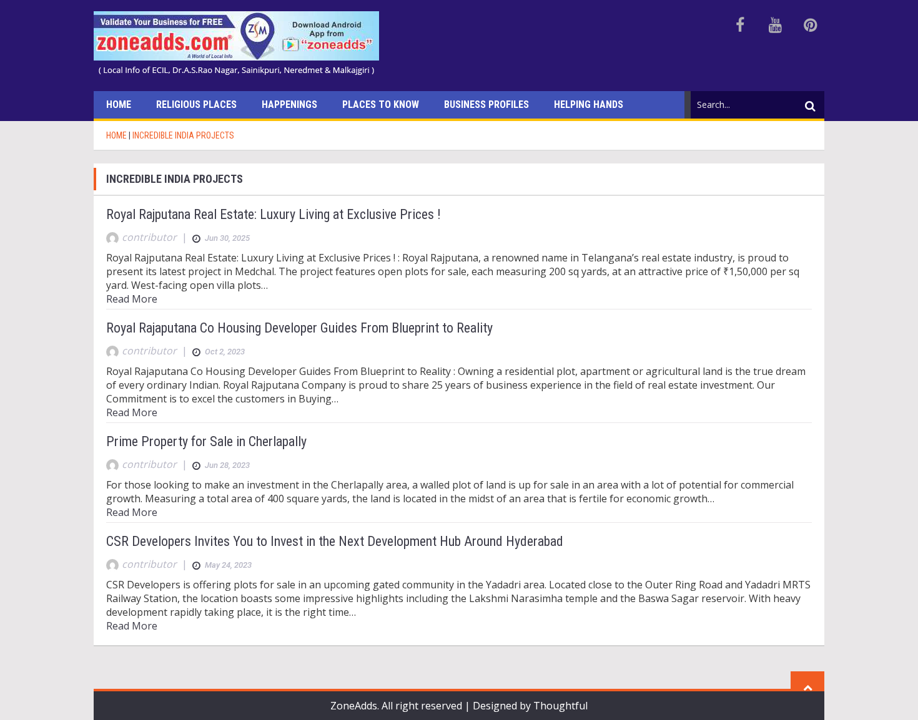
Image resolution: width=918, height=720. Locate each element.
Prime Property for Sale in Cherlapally (206, 441)
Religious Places (196, 104)
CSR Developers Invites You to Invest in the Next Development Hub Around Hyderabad (334, 541)
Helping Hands (588, 104)
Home (118, 104)
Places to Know (380, 104)
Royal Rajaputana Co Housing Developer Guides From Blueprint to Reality (299, 328)
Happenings (289, 104)
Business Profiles (486, 104)
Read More (131, 299)
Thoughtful (560, 706)
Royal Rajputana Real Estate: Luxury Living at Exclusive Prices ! (273, 214)
